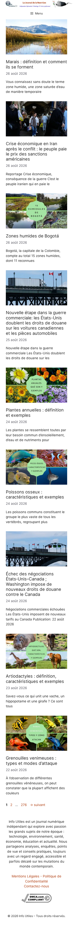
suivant (37, 805)
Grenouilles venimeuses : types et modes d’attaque (31, 760)
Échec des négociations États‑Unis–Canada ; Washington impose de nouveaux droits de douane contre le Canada (33, 584)
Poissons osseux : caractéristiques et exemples (35, 494)
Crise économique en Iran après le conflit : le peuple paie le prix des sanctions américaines (36, 151)
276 (24, 805)
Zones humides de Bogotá (32, 235)
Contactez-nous (36, 886)
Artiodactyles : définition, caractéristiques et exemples (35, 679)
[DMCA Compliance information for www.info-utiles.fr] (36, 901)
